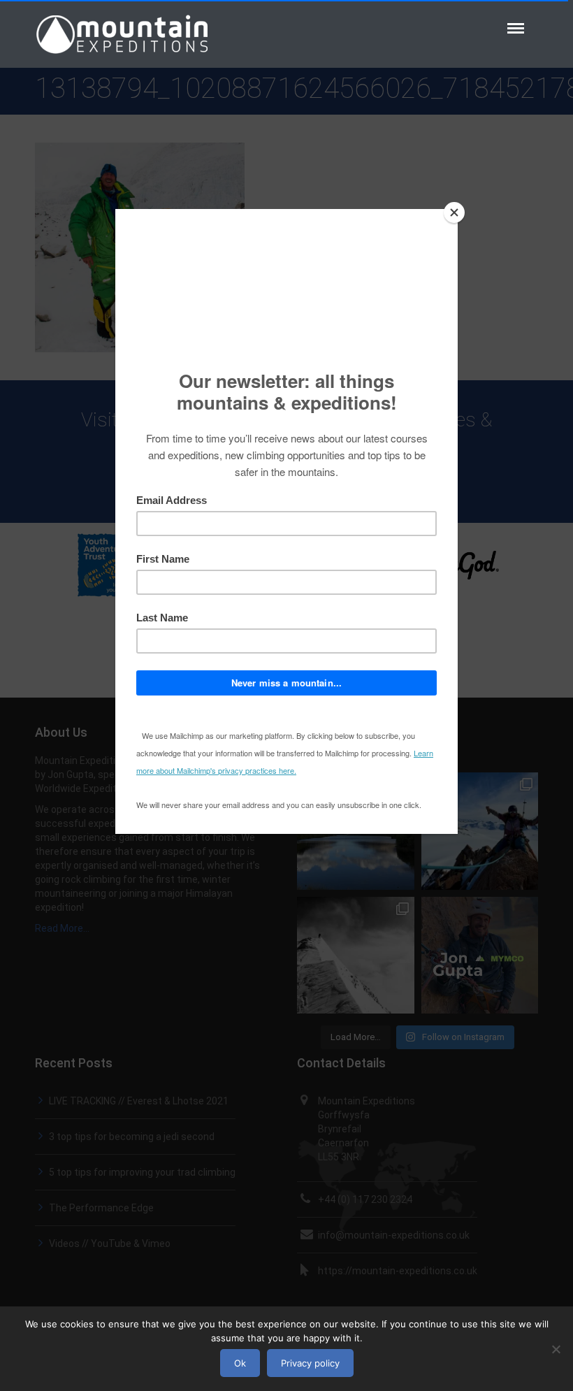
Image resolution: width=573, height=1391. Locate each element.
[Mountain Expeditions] (122, 32)
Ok (240, 1363)
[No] (556, 1349)
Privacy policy (310, 1363)
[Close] (454, 212)
